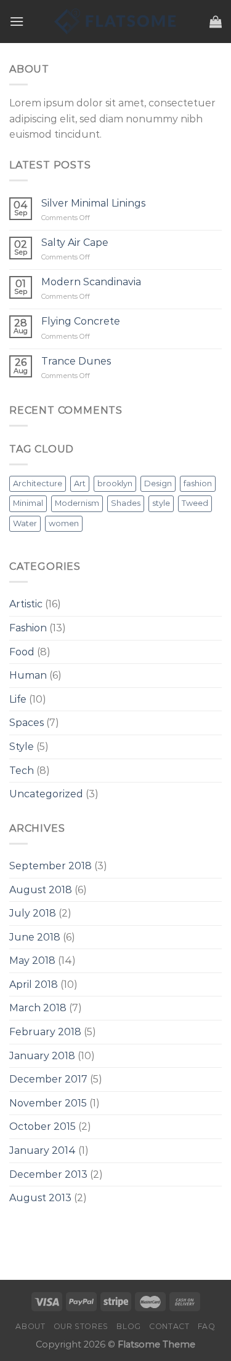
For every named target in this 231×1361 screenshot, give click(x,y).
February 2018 (45, 1032)
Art (80, 483)
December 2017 (48, 1079)
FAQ (207, 1326)
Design (158, 483)
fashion (198, 483)
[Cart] (215, 21)
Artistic (26, 604)
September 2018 (50, 866)
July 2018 (32, 913)
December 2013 (48, 1174)
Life (17, 699)
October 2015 (42, 1126)
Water (25, 523)
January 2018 (42, 1056)
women (64, 523)
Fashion (28, 628)
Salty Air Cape (74, 242)
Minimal (28, 503)
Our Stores (81, 1326)
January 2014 (42, 1150)
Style (21, 746)
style (161, 503)
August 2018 (40, 890)
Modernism (77, 503)
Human (28, 675)
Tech (21, 770)
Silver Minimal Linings (93, 203)
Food (21, 652)
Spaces (26, 722)
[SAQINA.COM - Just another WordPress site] (115, 21)
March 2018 (38, 1008)
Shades (125, 503)
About (30, 1326)
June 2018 (34, 937)
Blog (128, 1326)
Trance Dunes (76, 361)
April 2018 (33, 984)
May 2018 (32, 960)
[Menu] (16, 21)
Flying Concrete (80, 321)
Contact (169, 1326)
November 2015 (48, 1103)
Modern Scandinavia (91, 282)
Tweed (195, 503)
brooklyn (114, 483)
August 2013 (40, 1198)
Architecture (37, 483)
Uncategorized (46, 794)
